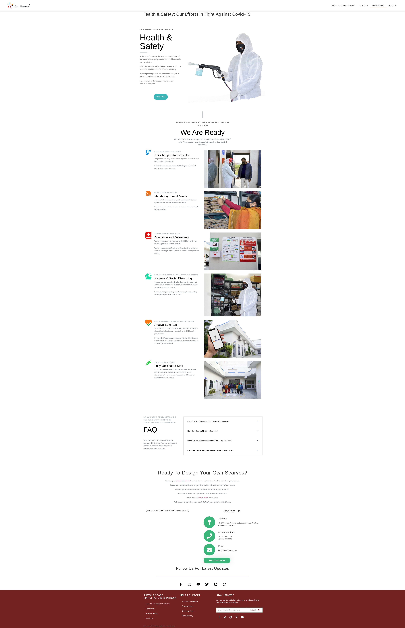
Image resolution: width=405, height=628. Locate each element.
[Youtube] (198, 584)
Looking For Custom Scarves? (343, 5)
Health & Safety (378, 5)
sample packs (203, 498)
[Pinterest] (215, 584)
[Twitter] (207, 584)
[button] (223, 421)
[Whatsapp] (224, 584)
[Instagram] (189, 584)
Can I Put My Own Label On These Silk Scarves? (208, 421)
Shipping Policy (188, 611)
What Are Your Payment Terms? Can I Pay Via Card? (209, 441)
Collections (363, 5)
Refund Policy (187, 616)
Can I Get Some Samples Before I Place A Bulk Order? (210, 450)
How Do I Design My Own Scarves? (202, 431)
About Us (392, 5)
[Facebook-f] (180, 584)
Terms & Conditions (190, 601)
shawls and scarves (183, 481)
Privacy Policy (187, 606)
